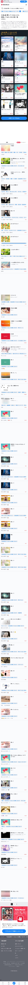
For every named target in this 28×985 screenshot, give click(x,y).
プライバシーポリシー (12, 966)
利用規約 (4, 961)
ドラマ (16, 955)
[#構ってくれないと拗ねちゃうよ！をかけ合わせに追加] (20, 11)
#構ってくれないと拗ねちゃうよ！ (10, 11)
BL (15, 953)
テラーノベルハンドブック (11, 961)
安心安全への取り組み (6, 963)
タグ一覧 (2, 946)
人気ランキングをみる (14, 118)
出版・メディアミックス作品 (6, 950)
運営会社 (18, 966)
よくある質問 (23, 963)
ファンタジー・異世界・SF (20, 948)
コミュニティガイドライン (20, 961)
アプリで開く (23, 1)
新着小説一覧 (3, 943)
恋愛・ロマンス (18, 943)
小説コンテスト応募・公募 (6, 948)
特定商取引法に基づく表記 (15, 963)
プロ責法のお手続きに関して (19, 964)
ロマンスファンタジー (19, 946)
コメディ (16, 957)
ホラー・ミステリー (18, 950)
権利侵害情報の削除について (9, 964)
